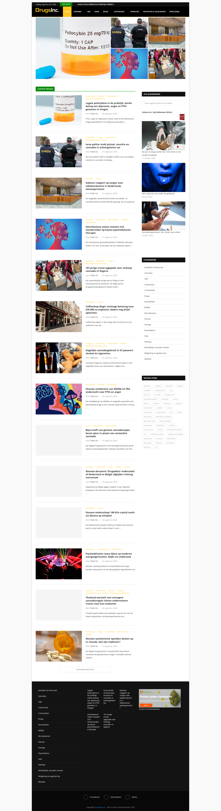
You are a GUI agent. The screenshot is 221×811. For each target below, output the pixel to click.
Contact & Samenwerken (149, 709)
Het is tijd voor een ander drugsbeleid (158, 193)
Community (149, 284)
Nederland (147, 425)
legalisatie (147, 412)
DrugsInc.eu (100, 807)
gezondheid (147, 408)
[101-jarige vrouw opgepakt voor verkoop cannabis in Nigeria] (166, 63)
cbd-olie (146, 395)
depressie (165, 399)
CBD (88, 12)
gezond (178, 403)
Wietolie (147, 359)
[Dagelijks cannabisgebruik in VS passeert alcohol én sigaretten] (59, 357)
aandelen (147, 386)
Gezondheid (119, 12)
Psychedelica (149, 330)
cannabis (146, 390)
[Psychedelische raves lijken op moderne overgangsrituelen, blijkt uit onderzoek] (59, 563)
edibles (146, 403)
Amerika (158, 386)
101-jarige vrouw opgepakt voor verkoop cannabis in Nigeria (164, 73)
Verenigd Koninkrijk (175, 434)
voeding (159, 439)
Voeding (147, 342)
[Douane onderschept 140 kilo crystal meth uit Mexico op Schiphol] (59, 522)
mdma (179, 412)
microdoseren (165, 421)
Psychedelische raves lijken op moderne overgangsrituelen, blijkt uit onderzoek (109, 555)
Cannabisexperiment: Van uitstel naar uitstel (161, 232)
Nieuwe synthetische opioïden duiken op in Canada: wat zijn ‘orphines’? (109, 640)
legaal (169, 408)
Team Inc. (94, 113)
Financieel (134, 12)
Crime (96, 12)
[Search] (184, 22)
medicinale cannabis (163, 417)
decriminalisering (150, 399)
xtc (156, 447)
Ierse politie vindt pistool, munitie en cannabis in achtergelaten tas (126, 42)
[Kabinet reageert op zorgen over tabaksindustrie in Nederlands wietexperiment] (166, 32)
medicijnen (147, 417)
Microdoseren (150, 313)
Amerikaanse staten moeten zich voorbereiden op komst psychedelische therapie (127, 73)
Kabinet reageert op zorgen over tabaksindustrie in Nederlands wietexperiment (165, 42)
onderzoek (160, 425)
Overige (147, 324)
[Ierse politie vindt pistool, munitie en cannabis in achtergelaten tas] (129, 32)
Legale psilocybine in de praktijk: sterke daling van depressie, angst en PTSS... (71, 73)
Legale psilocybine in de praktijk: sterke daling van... (100, 4)
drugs (175, 399)
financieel (167, 403)
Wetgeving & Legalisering (154, 12)
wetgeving (147, 443)
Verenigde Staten (157, 434)
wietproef (170, 443)
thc (144, 434)
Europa (156, 403)
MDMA (147, 307)
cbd (171, 390)
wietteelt (147, 447)
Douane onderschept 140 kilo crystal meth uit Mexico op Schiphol (110, 514)
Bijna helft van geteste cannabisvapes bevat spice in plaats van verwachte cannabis (108, 433)
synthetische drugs (174, 430)
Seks (146, 336)
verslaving (147, 439)
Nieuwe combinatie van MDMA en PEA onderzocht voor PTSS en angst (108, 390)
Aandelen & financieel (153, 267)
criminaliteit (169, 395)
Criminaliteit (149, 290)
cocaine (157, 395)
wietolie (159, 443)
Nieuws (147, 319)
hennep (159, 408)
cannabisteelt (160, 390)
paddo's (172, 425)
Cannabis (77, 12)
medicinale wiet (149, 421)
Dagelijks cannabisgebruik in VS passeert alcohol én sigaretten (109, 352)
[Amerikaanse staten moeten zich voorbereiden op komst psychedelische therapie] (129, 63)
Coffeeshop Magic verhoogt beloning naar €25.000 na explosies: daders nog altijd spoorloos (110, 309)
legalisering (161, 412)
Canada (180, 386)
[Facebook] (181, 4)
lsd (171, 412)
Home (67, 12)
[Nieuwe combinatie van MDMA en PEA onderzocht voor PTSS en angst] (59, 399)
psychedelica (148, 430)
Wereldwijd (174, 12)
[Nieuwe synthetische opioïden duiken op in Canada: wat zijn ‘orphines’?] (59, 646)
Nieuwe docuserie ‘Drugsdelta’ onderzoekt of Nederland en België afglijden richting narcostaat (110, 474)
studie (160, 430)
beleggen (169, 386)
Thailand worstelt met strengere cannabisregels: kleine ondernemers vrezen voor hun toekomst (107, 600)
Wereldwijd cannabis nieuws (156, 347)
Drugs (105, 12)
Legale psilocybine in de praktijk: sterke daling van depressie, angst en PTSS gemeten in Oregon (109, 106)
